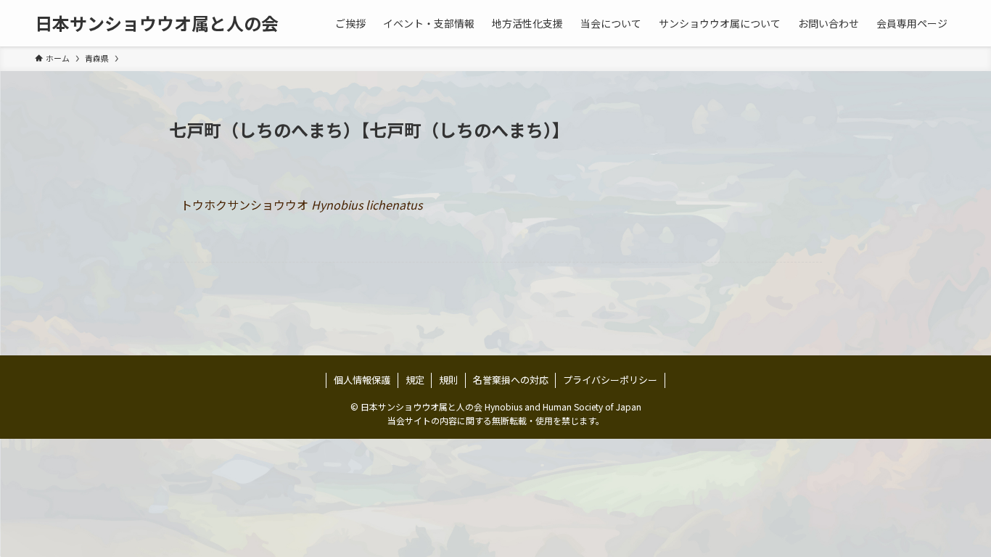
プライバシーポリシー (610, 380)
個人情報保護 (362, 380)
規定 (415, 380)
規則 (448, 380)
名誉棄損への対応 (510, 380)
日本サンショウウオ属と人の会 (157, 23)
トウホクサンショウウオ (301, 204)
